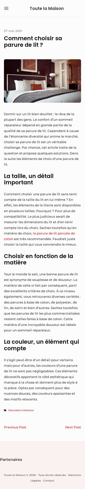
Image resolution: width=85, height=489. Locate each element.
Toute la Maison (47, 8)
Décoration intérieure (21, 410)
